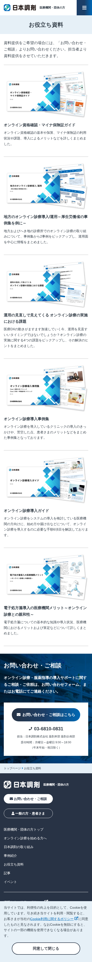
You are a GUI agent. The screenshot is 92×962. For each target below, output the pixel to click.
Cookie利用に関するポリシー (54, 919)
